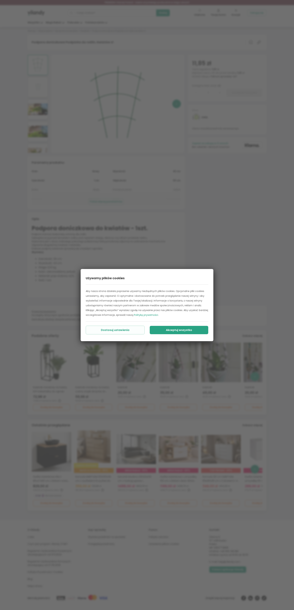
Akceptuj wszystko (179, 330)
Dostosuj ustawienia (115, 330)
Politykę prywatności (146, 315)
